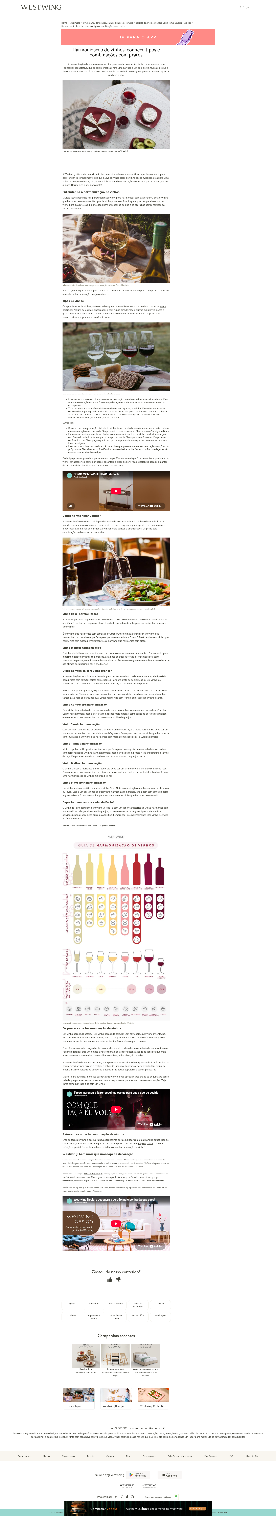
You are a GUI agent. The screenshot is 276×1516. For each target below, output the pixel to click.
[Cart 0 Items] (253, 7)
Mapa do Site (252, 1456)
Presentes (94, 1303)
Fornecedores (149, 1456)
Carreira (110, 1456)
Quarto (160, 1303)
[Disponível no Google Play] (138, 1475)
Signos (72, 1303)
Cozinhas (72, 1315)
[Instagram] (132, 1497)
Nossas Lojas (68, 1456)
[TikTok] (127, 1497)
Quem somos (24, 1456)
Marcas (46, 1456)
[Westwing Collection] (127, 1486)
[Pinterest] (122, 1497)
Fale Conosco (210, 1456)
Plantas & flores (116, 1303)
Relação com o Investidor (180, 1456)
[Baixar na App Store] (170, 1475)
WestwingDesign (93, 1173)
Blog (128, 1456)
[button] (242, 8)
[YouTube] (117, 1497)
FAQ (231, 1456)
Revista (90, 1456)
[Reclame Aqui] (176, 1497)
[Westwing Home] (41, 7)
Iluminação (160, 1315)
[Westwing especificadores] (149, 1486)
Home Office (138, 1315)
